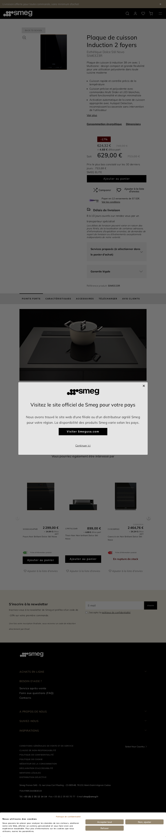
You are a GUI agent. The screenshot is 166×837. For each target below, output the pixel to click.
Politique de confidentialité (68, 816)
